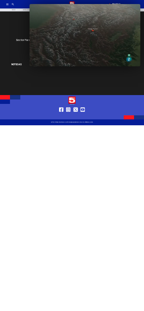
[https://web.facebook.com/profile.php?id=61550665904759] (61, 116)
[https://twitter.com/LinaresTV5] (75, 116)
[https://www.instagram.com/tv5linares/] (68, 116)
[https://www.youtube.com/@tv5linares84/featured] (82, 116)
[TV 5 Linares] (12, 6)
